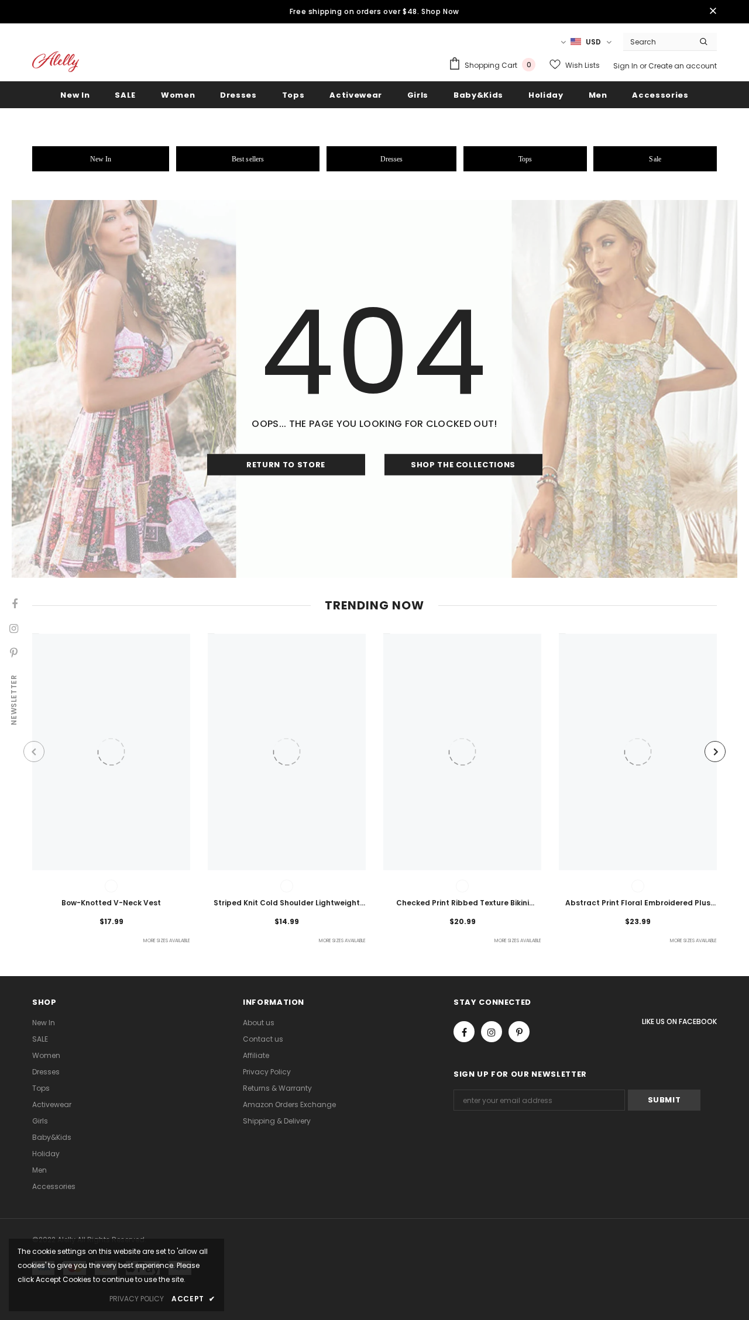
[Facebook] (464, 1031)
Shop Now (440, 11)
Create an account (682, 66)
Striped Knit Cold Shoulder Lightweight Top (287, 903)
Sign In (626, 66)
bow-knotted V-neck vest (111, 903)
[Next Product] (715, 751)
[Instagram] (491, 1031)
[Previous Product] (33, 751)
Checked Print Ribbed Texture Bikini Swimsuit (462, 903)
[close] (713, 12)
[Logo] (55, 62)
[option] (111, 790)
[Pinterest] (519, 1031)
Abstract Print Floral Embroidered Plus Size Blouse (637, 903)
